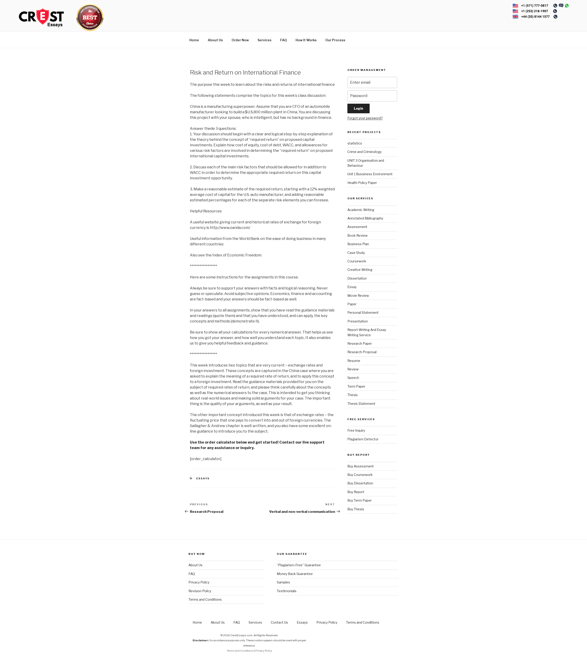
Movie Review (358, 295)
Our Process (335, 40)
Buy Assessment (360, 466)
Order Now (240, 40)
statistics (354, 143)
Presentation (357, 321)
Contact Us (279, 622)
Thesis (352, 395)
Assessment (357, 227)
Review (353, 369)
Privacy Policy (198, 582)
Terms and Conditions (205, 599)
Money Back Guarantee (295, 574)
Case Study (356, 253)
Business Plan (358, 244)
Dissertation (357, 278)
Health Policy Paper (362, 183)
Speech (353, 378)
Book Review (357, 235)
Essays (203, 478)
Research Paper (359, 343)
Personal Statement (363, 312)
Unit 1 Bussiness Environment (370, 174)
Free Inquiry (356, 430)
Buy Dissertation (360, 483)
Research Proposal (362, 352)
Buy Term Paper (359, 500)
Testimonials (286, 591)
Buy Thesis (355, 509)
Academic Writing (360, 210)
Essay (352, 287)
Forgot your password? (365, 118)
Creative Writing (359, 270)
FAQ (283, 40)
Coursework (356, 261)
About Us (215, 40)
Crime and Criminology (364, 152)
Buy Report (355, 492)
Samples (283, 582)
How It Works (306, 40)
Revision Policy (199, 591)
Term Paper (356, 386)
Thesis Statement (361, 403)
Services (264, 40)
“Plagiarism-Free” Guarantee (299, 565)
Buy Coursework (360, 475)
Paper (352, 304)
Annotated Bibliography (365, 218)
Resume (353, 361)
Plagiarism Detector (363, 439)
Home (194, 40)
